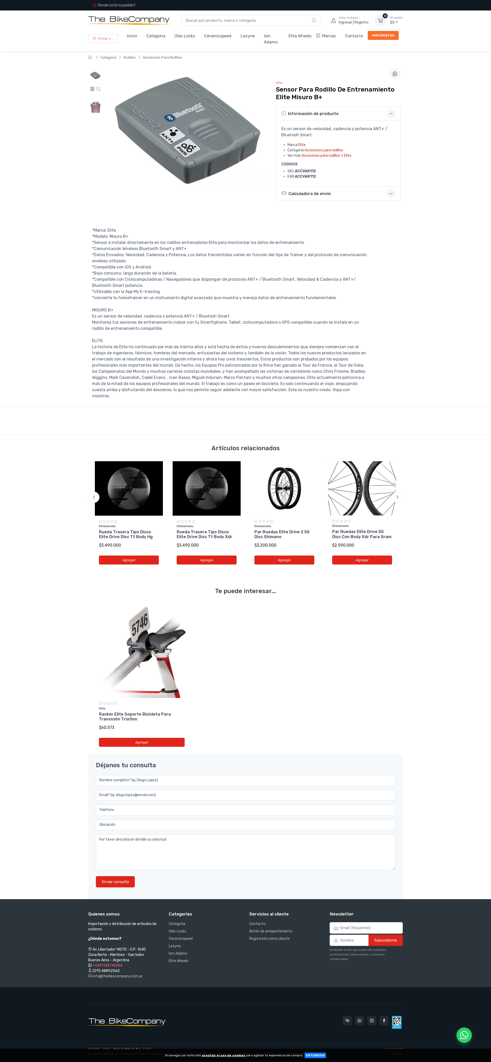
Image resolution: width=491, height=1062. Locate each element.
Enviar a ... (106, 38)
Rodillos (130, 57)
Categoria (155, 35)
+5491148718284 (107, 965)
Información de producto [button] (313, 113)
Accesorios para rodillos (324, 150)
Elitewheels (107, 526)
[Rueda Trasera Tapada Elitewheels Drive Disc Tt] (129, 488)
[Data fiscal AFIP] (397, 1022)
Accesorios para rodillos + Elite (326, 155)
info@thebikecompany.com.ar (117, 976)
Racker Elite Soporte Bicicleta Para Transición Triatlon (135, 716)
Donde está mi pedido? (117, 5)
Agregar (129, 560)
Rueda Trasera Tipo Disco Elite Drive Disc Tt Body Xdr (204, 534)
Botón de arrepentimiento (271, 931)
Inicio (132, 35)
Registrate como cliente (269, 938)
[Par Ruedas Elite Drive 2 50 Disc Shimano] (284, 488)
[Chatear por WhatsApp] (464, 1035)
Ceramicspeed (217, 35)
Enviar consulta (115, 881)
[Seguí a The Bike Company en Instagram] (371, 1020)
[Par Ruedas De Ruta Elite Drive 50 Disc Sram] (362, 488)
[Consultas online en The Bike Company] (347, 1020)
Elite (302, 145)
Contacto (354, 35)
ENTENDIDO (315, 1055)
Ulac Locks (184, 35)
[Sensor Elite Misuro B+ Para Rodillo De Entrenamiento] (95, 77)
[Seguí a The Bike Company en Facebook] (384, 1020)
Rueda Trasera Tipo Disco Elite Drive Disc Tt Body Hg (126, 534)
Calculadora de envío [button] (309, 193)
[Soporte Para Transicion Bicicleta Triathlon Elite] (142, 651)
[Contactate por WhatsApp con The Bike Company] (359, 1020)
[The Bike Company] (129, 20)
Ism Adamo (270, 38)
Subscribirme (385, 940)
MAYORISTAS (383, 35)
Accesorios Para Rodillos (162, 57)
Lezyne (248, 35)
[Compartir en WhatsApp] (395, 74)
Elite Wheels (299, 35)
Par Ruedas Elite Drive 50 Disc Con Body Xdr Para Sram (362, 534)
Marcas (329, 35)
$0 (396, 20)
